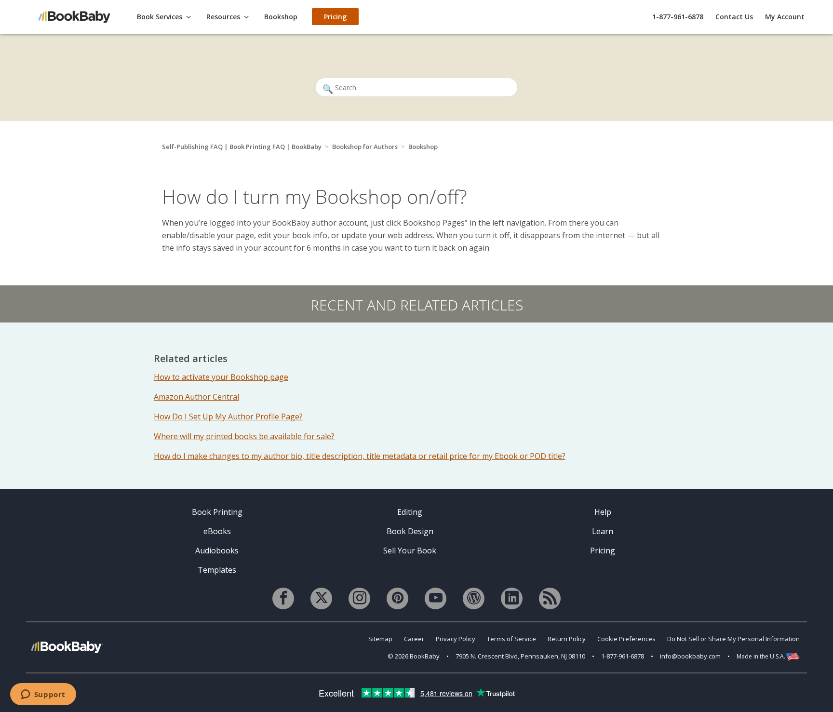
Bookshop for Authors (365, 146)
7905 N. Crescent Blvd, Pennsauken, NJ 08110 (520, 656)
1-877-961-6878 (677, 16)
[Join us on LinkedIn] (512, 598)
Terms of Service (511, 638)
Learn (602, 531)
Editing (409, 512)
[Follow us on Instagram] (359, 598)
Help (602, 512)
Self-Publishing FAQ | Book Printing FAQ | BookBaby (242, 146)
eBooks (217, 531)
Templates (217, 569)
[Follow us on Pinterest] (397, 598)
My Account (785, 16)
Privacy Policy (455, 638)
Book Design (410, 531)
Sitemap (380, 638)
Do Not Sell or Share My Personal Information (733, 638)
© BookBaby (414, 656)
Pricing (602, 550)
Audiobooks (217, 550)
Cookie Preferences (626, 638)
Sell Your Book (409, 550)
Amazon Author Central (196, 396)
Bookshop (423, 146)
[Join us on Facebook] (283, 598)
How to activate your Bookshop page (221, 377)
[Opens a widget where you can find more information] (43, 695)
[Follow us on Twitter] (321, 598)
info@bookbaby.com (690, 656)
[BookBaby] (79, 16)
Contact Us (734, 16)
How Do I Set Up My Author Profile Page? (228, 416)
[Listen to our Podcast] (550, 598)
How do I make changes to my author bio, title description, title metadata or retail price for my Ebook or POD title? (359, 456)
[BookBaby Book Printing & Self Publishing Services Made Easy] (67, 646)
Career (414, 638)
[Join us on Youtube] (435, 598)
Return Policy (567, 638)
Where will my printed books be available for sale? (244, 436)
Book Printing (217, 512)
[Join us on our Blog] (473, 598)
